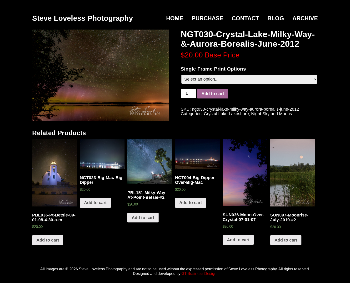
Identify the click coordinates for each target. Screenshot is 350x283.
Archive (305, 18)
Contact (245, 18)
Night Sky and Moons (271, 113)
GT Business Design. (199, 274)
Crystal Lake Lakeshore (226, 113)
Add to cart (212, 93)
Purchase (207, 18)
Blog (275, 18)
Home (174, 18)
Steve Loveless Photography (82, 18)
